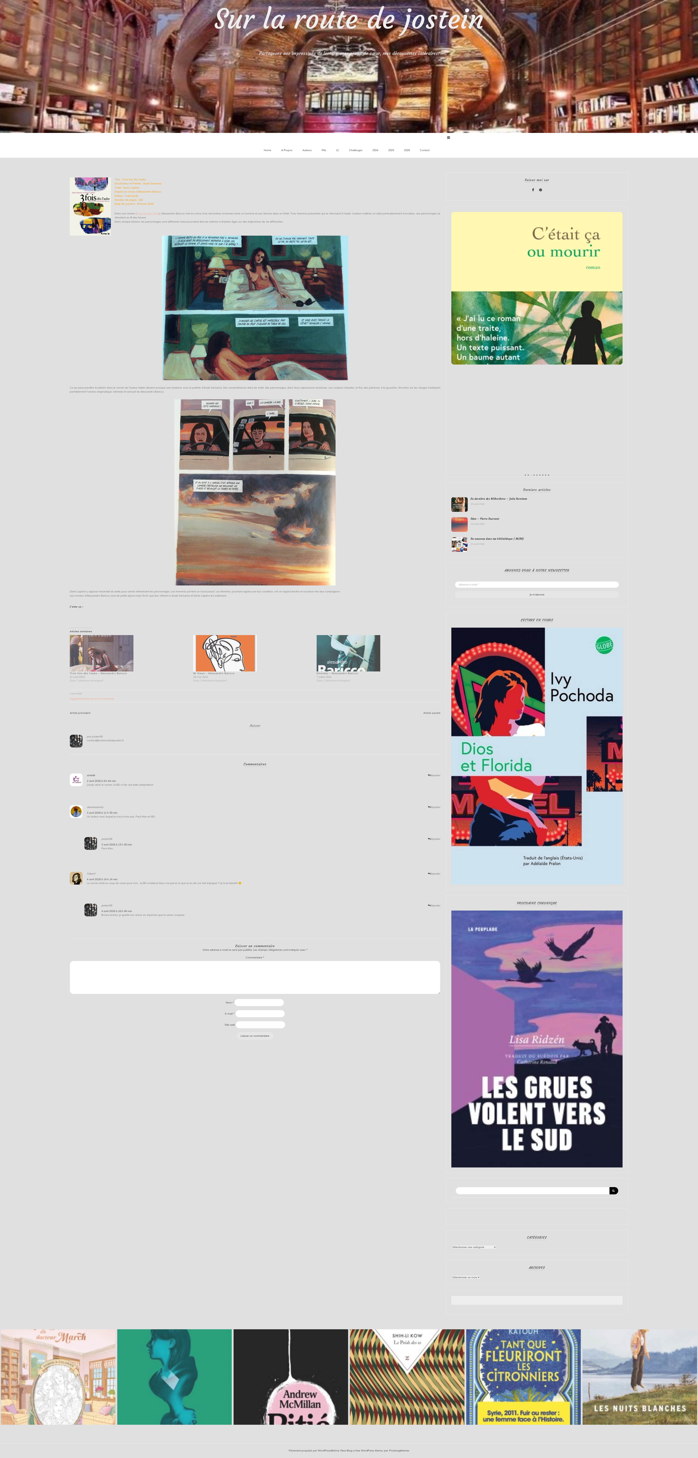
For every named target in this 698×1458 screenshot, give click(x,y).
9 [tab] (548, 475)
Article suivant (431, 713)
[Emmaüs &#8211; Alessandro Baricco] (376, 653)
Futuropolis (108, 698)
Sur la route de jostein (349, 19)
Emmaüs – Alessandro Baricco (337, 673)
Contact (425, 150)
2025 (391, 150)
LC (337, 150)
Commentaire (255, 957)
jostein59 (97, 736)
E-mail (230, 1013)
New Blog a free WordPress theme (362, 1450)
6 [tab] (539, 475)
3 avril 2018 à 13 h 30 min (116, 844)
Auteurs (307, 150)
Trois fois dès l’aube (148, 213)
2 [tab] (528, 475)
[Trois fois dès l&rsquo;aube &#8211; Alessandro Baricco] (130, 653)
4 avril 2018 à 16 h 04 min (116, 911)
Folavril (91, 873)
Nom (230, 1002)
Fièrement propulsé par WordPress (310, 1450)
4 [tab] (534, 475)
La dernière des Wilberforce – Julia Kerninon (499, 498)
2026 (407, 150)
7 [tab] (542, 475)
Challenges (355, 150)
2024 (375, 150)
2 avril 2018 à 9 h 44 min (101, 781)
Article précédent (80, 713)
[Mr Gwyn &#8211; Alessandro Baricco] (253, 653)
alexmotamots (95, 807)
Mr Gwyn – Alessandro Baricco (214, 673)
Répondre (435, 775)
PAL (324, 150)
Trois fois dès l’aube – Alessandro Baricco (98, 673)
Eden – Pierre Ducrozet (485, 518)
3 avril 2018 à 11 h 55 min (102, 812)
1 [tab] (525, 475)
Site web (230, 1024)
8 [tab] (545, 475)
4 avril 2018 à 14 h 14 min (102, 879)
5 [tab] (536, 475)
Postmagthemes (399, 1450)
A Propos (286, 150)
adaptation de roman (89, 698)
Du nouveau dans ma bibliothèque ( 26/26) (497, 538)
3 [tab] (531, 475)
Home (267, 150)
